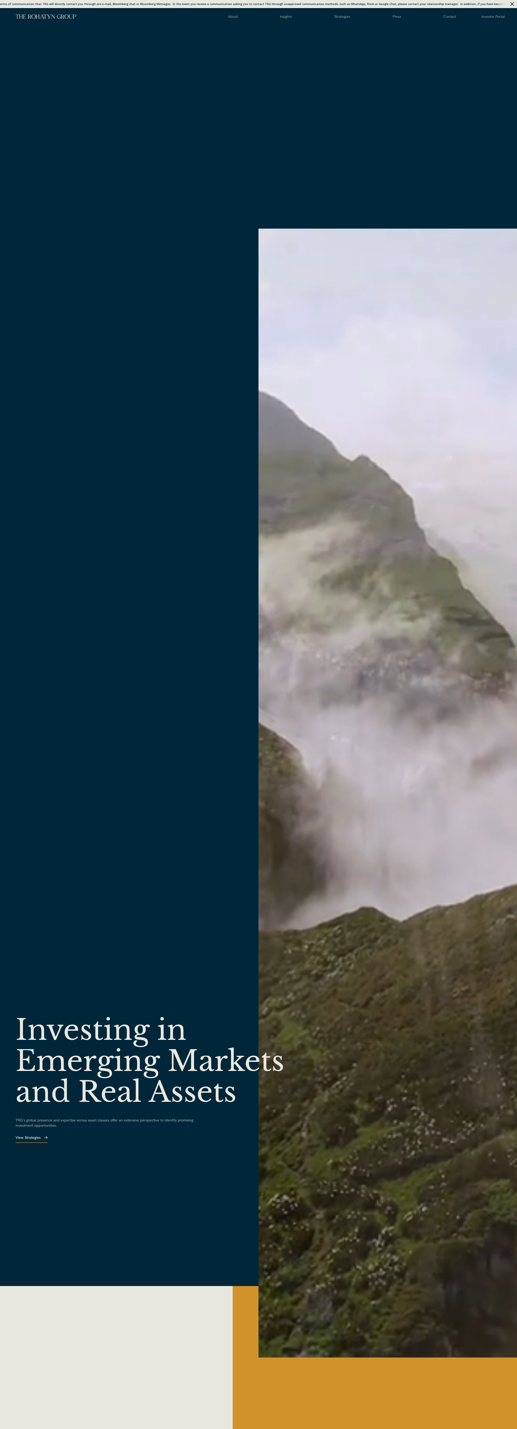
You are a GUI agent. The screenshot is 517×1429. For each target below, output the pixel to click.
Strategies (342, 16)
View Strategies (28, 1137)
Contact (449, 16)
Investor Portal (493, 16)
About (233, 16)
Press (397, 16)
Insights (286, 16)
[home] (46, 16)
